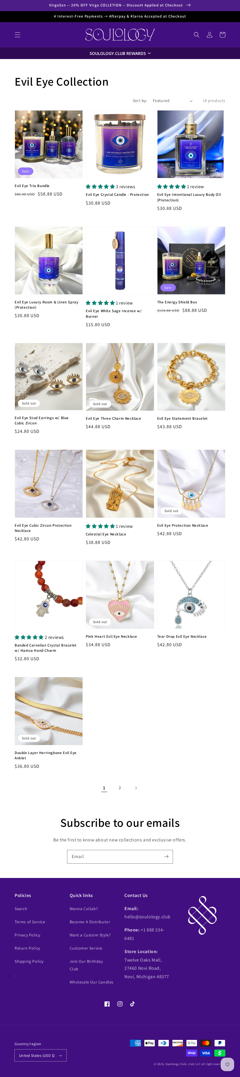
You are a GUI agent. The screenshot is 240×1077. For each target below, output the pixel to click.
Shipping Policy (29, 961)
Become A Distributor (90, 921)
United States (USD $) (37, 1055)
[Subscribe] (166, 856)
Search (21, 908)
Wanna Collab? (84, 908)
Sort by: (140, 100)
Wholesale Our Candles (92, 982)
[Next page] (135, 788)
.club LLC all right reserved (206, 1064)
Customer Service (86, 948)
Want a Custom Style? (90, 935)
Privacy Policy (27, 935)
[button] (17, 34)
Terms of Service (30, 921)
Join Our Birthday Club (86, 965)
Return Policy (27, 948)
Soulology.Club (176, 1064)
